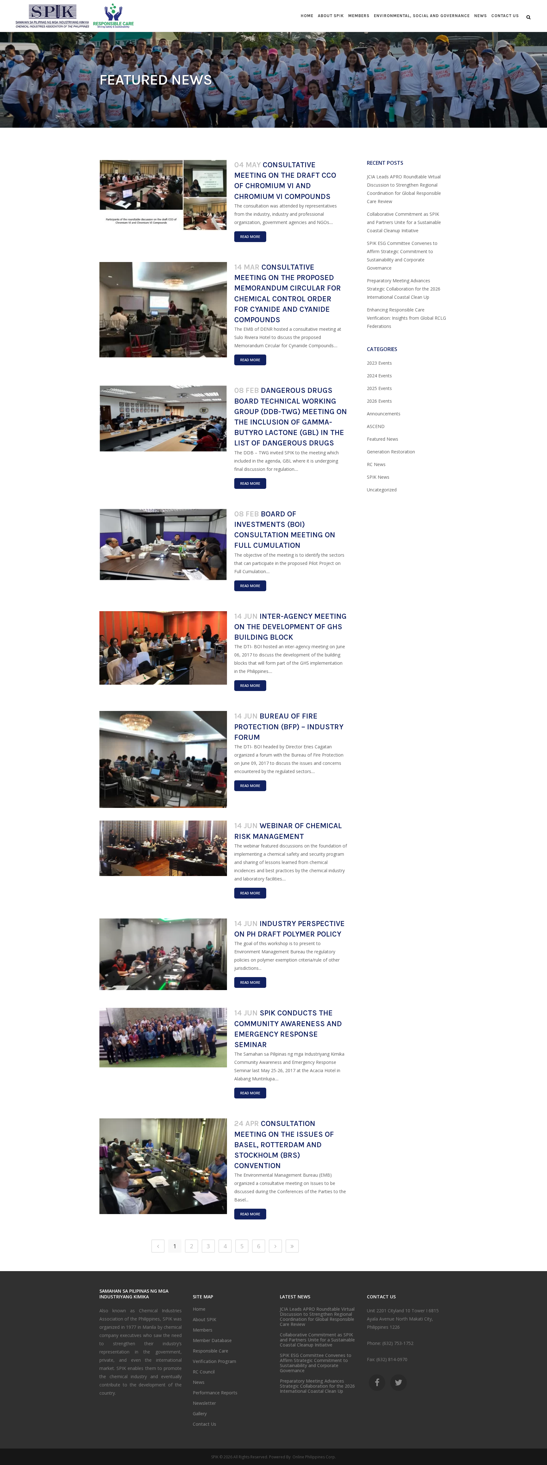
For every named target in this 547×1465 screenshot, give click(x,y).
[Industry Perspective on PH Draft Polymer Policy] (163, 954)
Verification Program (214, 1361)
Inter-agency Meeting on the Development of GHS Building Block (290, 627)
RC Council (204, 1371)
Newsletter (204, 1403)
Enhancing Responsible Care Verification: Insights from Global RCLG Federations (406, 318)
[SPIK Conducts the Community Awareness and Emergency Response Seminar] (163, 1037)
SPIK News (378, 477)
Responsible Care (210, 1350)
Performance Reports (215, 1392)
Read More (250, 236)
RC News (376, 464)
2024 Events (379, 376)
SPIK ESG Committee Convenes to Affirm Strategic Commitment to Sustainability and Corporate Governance (315, 1363)
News (198, 1382)
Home (199, 1309)
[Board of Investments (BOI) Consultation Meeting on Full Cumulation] (163, 545)
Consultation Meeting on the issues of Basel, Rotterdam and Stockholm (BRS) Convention (284, 1144)
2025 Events (379, 388)
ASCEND (376, 426)
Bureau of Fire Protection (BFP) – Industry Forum (288, 726)
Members (202, 1330)
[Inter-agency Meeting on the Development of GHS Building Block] (163, 648)
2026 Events (379, 401)
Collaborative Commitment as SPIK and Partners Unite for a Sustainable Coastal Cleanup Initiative (404, 222)
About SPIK (204, 1319)
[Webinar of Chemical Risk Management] (163, 848)
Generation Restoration (391, 452)
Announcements (383, 414)
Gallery (200, 1413)
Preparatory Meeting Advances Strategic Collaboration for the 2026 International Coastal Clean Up (403, 289)
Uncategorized (382, 490)
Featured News (382, 439)
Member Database (212, 1340)
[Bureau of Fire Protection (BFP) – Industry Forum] (163, 759)
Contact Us (204, 1424)
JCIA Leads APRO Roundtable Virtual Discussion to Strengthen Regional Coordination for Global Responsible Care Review (317, 1317)
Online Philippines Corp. (314, 1457)
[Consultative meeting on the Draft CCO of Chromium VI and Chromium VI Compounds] (163, 195)
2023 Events (379, 363)
